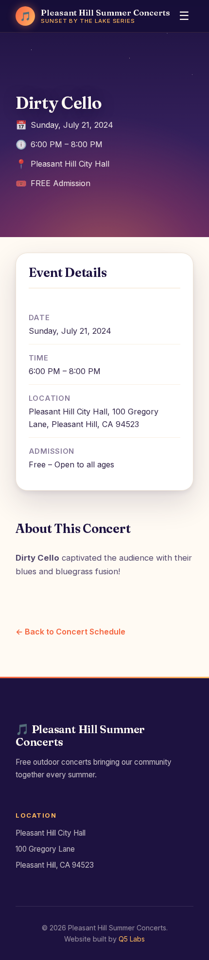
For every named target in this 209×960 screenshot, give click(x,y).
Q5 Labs (132, 939)
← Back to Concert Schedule (70, 631)
